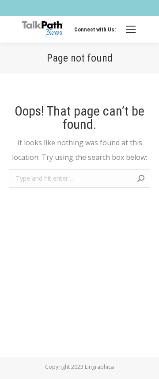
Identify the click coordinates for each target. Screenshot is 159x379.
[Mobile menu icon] (131, 29)
